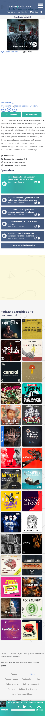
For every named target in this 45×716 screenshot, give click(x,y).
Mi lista (35, 12)
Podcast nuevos (11, 679)
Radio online (27, 679)
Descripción (6, 102)
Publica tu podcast (31, 684)
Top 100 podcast (13, 12)
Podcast (14, 674)
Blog (38, 679)
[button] (41, 4)
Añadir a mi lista (11, 52)
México (32, 674)
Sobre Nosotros (12, 684)
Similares (33, 114)
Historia (17, 106)
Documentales (7, 106)
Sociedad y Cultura (30, 106)
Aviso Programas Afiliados (22, 694)
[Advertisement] (22, 77)
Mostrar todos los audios (24, 245)
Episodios (12, 114)
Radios (25, 12)
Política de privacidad (28, 689)
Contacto (11, 689)
